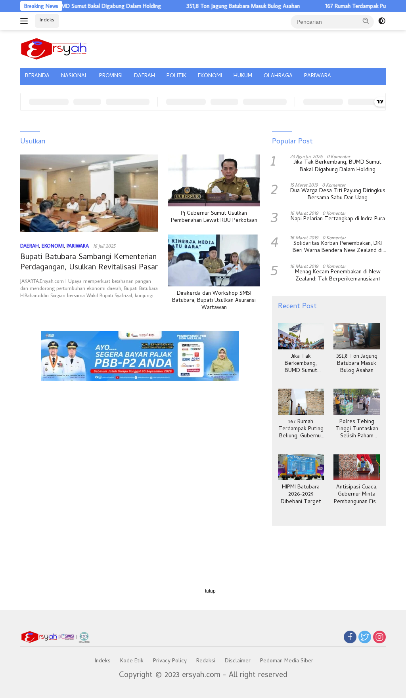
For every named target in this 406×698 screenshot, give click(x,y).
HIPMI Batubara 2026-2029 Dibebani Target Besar (301, 495)
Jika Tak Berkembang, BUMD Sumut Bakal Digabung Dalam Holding (337, 166)
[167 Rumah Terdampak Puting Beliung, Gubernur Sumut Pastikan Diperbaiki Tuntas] (301, 402)
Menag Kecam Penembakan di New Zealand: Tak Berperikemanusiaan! (338, 276)
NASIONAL (74, 76)
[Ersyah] (54, 47)
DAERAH (144, 76)
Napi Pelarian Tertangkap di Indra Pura (338, 219)
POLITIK (176, 76)
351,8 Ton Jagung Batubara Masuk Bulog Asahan (229, 6)
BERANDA (37, 76)
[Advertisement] (140, 418)
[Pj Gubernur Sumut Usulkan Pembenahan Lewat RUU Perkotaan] (214, 180)
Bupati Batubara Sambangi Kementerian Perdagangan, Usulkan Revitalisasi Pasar (89, 263)
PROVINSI (111, 76)
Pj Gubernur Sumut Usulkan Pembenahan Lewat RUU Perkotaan (214, 217)
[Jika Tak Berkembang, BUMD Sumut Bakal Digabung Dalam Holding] (301, 336)
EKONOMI (210, 76)
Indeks (47, 20)
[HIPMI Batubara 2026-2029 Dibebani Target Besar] (301, 467)
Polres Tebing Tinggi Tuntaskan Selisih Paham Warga (356, 430)
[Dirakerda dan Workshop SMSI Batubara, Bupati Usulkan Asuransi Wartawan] (214, 260)
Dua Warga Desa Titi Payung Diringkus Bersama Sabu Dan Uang (337, 195)
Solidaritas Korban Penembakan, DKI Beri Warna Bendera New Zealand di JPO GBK (338, 247)
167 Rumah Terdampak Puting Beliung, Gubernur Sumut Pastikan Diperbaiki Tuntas (301, 430)
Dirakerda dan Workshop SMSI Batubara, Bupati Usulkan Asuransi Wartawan (214, 301)
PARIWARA (317, 76)
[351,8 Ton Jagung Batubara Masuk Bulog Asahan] (356, 336)
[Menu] (25, 21)
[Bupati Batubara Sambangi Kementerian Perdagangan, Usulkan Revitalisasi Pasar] (89, 193)
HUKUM (243, 76)
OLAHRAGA (278, 76)
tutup (210, 591)
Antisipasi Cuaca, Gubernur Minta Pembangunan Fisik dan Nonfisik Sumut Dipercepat (357, 495)
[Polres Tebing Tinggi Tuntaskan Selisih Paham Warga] (356, 402)
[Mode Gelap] (382, 21)
